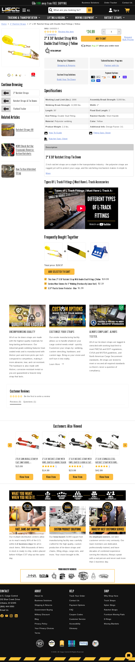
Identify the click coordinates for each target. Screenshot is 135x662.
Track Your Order (77, 596)
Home (4, 24)
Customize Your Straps (61, 332)
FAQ (71, 610)
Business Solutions (90, 3)
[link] (73, 283)
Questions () (29, 402)
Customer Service (77, 619)
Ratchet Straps (110, 610)
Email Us (4, 610)
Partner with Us (111, 65)
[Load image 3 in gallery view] (16, 75)
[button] (50, 31)
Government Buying (44, 610)
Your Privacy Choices (44, 628)
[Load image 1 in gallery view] (9, 75)
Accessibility (74, 624)
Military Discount (42, 614)
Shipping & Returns (66, 65)
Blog (37, 619)
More (48, 173)
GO (89, 10)
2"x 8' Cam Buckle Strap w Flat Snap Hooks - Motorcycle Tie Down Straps (27, 460)
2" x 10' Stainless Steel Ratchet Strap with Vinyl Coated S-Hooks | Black (106, 460)
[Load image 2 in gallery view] (12, 75)
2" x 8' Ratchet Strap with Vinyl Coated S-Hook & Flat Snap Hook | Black (80, 460)
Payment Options (77, 605)
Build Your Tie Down (66, 79)
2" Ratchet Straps (18, 24)
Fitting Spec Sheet (102, 133)
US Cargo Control (63, 652)
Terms (37, 633)
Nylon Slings (109, 605)
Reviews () (15, 402)
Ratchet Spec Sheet (58, 139)
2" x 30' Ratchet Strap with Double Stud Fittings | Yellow (54, 24)
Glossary (73, 628)
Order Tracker (110, 3)
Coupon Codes (76, 614)
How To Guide (55, 133)
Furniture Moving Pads (114, 614)
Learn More (54, 364)
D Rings (107, 619)
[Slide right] (25, 75)
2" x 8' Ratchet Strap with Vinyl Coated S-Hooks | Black (54, 460)
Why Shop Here (111, 596)
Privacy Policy (41, 624)
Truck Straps (109, 600)
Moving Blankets (111, 624)
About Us (39, 596)
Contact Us (127, 3)
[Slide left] (4, 75)
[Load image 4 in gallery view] (20, 75)
